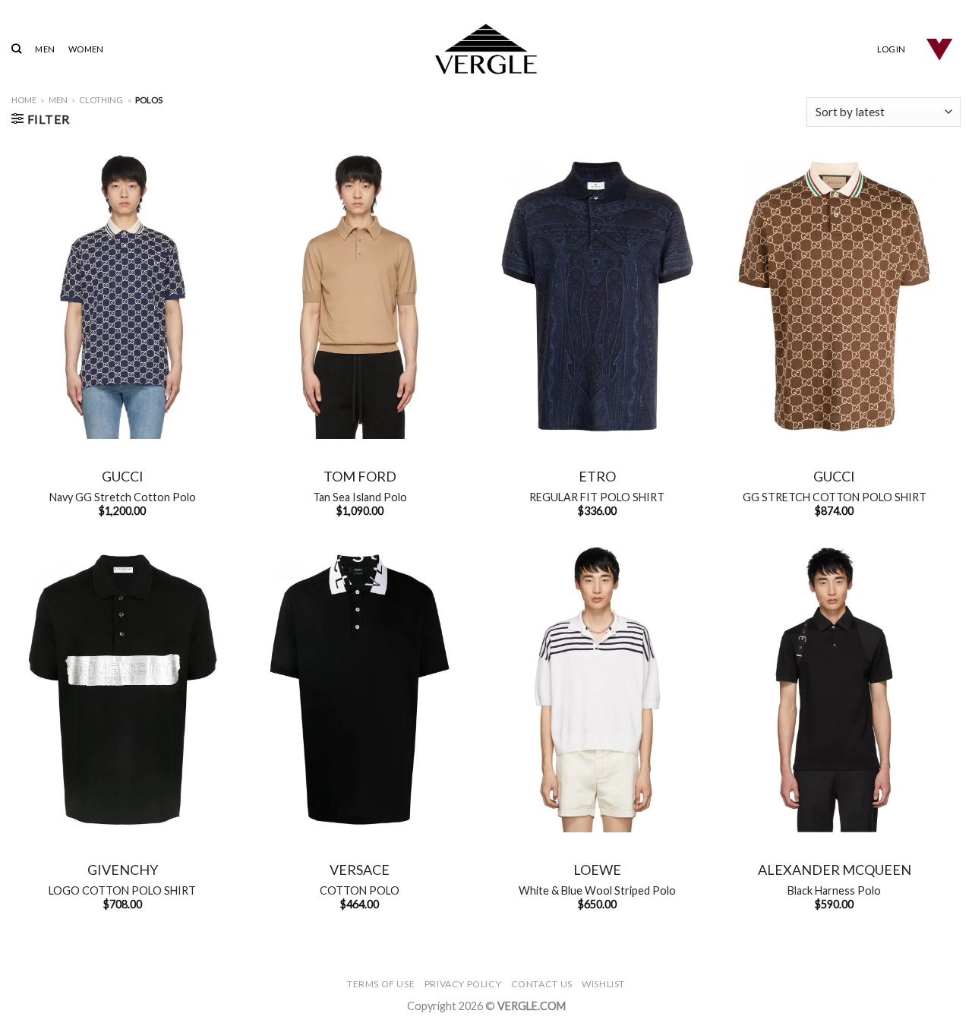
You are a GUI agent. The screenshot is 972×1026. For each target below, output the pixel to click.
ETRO (597, 476)
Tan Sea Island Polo (360, 497)
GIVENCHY (122, 869)
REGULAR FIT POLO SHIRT (596, 497)
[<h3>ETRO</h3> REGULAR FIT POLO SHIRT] (597, 296)
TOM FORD (359, 476)
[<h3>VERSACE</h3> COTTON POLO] (359, 689)
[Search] (16, 48)
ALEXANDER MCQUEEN (834, 869)
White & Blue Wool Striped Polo (597, 890)
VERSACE (360, 869)
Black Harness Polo (834, 890)
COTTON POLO (359, 890)
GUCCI (123, 476)
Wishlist (603, 984)
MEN (45, 49)
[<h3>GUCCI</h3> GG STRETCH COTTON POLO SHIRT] (834, 296)
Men (58, 100)
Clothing (101, 100)
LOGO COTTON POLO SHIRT (122, 890)
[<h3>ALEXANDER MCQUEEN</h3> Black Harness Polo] (834, 689)
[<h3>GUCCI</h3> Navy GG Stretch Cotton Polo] (122, 296)
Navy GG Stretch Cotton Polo (122, 497)
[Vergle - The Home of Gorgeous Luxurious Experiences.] (486, 49)
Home (23, 100)
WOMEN (85, 49)
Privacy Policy (463, 984)
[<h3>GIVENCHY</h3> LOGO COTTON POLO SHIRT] (122, 689)
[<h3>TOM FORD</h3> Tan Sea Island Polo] (359, 296)
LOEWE (597, 869)
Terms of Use (381, 984)
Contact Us (542, 984)
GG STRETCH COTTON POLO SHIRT (834, 497)
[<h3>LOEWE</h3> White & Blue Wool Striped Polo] (597, 689)
